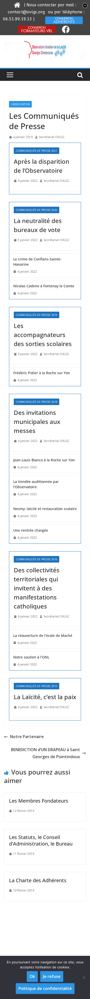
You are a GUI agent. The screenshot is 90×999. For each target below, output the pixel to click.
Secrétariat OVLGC (52, 137)
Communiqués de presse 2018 (36, 402)
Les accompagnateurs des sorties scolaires (43, 334)
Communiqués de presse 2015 (36, 686)
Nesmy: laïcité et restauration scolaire (45, 508)
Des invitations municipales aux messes (37, 421)
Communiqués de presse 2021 (36, 150)
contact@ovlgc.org (26, 12)
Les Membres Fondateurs (38, 800)
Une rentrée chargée (30, 530)
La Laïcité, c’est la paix (45, 697)
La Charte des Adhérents (37, 880)
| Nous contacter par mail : (49, 5)
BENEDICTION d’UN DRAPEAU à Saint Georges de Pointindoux (45, 753)
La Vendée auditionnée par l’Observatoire (36, 484)
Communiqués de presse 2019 (36, 315)
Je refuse (51, 976)
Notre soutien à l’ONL (31, 657)
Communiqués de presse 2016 (36, 559)
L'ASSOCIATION (20, 104)
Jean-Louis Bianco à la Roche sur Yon (44, 460)
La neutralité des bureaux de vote (38, 225)
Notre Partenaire (27, 736)
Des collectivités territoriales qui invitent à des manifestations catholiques (37, 588)
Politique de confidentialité (45, 988)
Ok (32, 976)
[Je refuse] (83, 977)
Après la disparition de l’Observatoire (41, 166)
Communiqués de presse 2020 (36, 210)
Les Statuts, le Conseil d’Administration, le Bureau (40, 840)
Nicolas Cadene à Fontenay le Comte (43, 286)
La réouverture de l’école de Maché (42, 635)
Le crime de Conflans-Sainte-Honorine (37, 262)
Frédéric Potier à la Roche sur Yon (41, 372)
